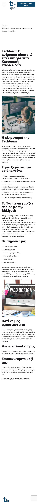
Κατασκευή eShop (9, 250)
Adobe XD (5, 274)
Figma (11, 274)
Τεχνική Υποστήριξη (10, 262)
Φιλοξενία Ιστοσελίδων (11, 256)
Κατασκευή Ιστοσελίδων (11, 246)
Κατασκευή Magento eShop (12, 253)
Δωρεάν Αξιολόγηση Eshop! (26, 4)
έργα (14, 351)
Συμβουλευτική (8, 259)
